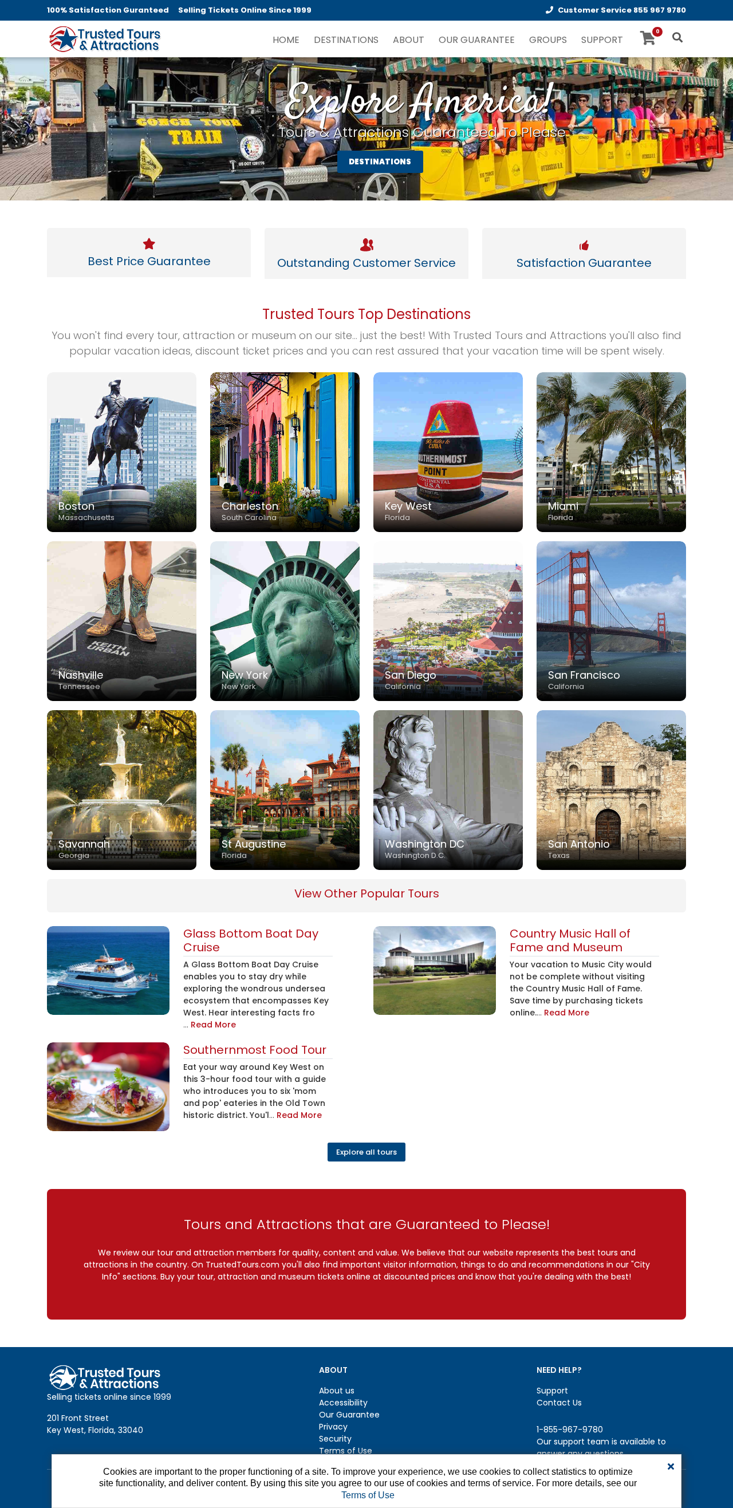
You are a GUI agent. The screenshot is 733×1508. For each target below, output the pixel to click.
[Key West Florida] (448, 451)
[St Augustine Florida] (285, 789)
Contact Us (559, 1402)
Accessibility (343, 1402)
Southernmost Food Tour (254, 1050)
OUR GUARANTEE (477, 39)
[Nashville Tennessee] (121, 620)
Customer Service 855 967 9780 (622, 10)
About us (336, 1390)
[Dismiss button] (671, 1466)
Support (552, 1390)
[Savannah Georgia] (121, 789)
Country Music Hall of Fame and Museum (570, 940)
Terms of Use (345, 1450)
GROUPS (548, 39)
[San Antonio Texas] (611, 789)
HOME (286, 39)
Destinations (346, 39)
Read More (213, 1024)
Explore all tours (366, 1152)
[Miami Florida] (611, 451)
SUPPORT (602, 39)
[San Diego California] (448, 620)
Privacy (333, 1426)
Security (335, 1438)
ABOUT (408, 39)
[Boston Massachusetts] (121, 451)
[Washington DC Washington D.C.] (448, 789)
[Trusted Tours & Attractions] (104, 40)
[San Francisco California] (611, 620)
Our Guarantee (349, 1414)
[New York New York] (285, 620)
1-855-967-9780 (570, 1429)
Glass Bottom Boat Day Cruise (250, 940)
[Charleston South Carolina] (285, 451)
